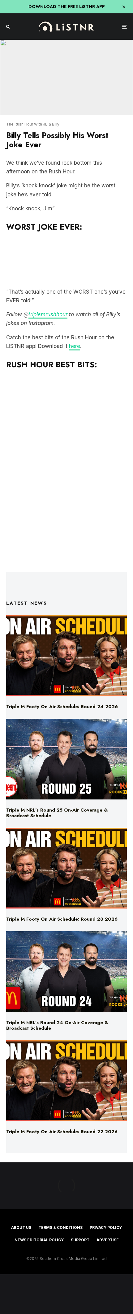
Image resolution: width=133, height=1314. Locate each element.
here (74, 346)
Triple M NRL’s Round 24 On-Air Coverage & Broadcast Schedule (57, 1025)
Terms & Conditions (60, 1227)
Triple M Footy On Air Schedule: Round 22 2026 (62, 1131)
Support (80, 1240)
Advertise (108, 1240)
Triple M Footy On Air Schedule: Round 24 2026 (62, 706)
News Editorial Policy (39, 1240)
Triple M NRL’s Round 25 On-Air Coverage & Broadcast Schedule (57, 812)
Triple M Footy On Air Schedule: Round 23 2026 (62, 919)
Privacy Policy (106, 1227)
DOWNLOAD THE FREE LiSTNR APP (66, 6)
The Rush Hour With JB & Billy (32, 124)
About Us (21, 1227)
